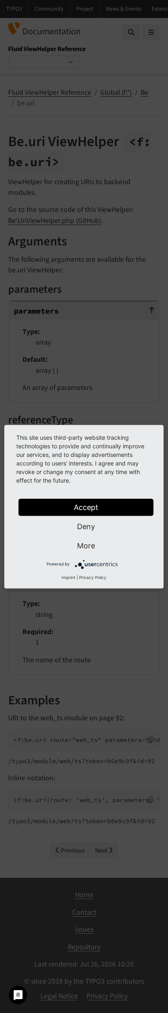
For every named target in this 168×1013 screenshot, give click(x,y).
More (86, 545)
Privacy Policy (92, 576)
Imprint (68, 576)
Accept (86, 507)
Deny (86, 526)
